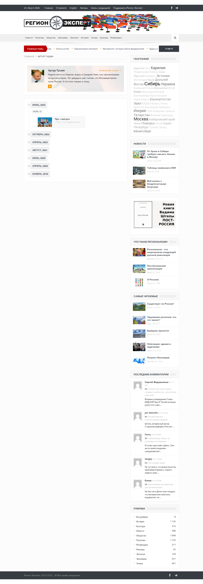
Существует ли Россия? (160, 303)
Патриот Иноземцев (158, 357)
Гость (148, 434)
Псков (149, 88)
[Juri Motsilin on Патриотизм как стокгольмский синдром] (138, 415)
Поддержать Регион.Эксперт (128, 8)
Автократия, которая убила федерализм (110, 48)
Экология (74, 38)
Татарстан (142, 115)
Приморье (164, 107)
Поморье (148, 123)
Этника (94, 38)
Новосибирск (141, 99)
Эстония (163, 75)
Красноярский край (153, 92)
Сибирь (152, 83)
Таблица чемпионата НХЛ (161, 167)
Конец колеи (49, 48)
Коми (137, 92)
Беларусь (150, 76)
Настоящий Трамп (156, 463)
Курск (154, 95)
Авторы (84, 8)
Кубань (155, 103)
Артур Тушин (56, 70)
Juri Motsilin (151, 412)
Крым (151, 79)
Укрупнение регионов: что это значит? (161, 318)
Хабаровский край (162, 119)
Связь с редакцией (100, 8)
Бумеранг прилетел (158, 330)
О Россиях (153, 279)
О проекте (61, 8)
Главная (48, 8)
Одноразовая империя (73, 48)
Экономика (63, 38)
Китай (171, 88)
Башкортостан (160, 99)
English (73, 8)
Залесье (170, 111)
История (85, 38)
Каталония (151, 107)
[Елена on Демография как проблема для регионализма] (138, 483)
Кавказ (154, 72)
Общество (51, 38)
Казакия (162, 95)
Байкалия (158, 111)
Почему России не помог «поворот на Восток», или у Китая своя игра (160, 392)
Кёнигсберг (142, 131)
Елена (148, 480)
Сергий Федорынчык (156, 382)
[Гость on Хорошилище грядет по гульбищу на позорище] (138, 437)
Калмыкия (140, 88)
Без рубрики (142, 516)
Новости (29, 38)
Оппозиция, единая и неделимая (159, 345)
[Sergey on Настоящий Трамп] (138, 462)
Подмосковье (142, 72)
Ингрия (140, 110)
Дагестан (139, 107)
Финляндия (140, 79)
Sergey (148, 458)
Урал (137, 103)
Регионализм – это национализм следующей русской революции (161, 252)
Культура (104, 38)
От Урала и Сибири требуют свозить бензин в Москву (161, 154)
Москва (141, 119)
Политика (39, 38)
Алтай (158, 123)
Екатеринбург (142, 95)
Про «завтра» (62, 118)
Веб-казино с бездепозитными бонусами (156, 183)
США (149, 111)
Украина (168, 83)
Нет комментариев (71, 122)
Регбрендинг (116, 38)
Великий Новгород (162, 115)
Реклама (140, 549)
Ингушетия (160, 88)
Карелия (158, 67)
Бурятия (139, 68)
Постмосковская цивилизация (156, 267)
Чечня (137, 123)
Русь (147, 68)
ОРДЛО (146, 103)
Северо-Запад (157, 127)
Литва (163, 103)
